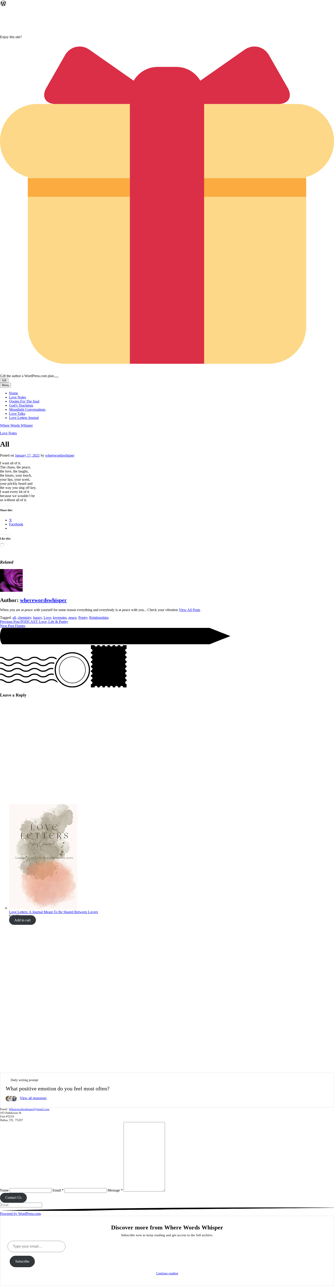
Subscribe (22, 1261)
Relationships (99, 617)
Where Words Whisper (16, 425)
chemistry (24, 617)
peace (72, 617)
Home (13, 393)
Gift (4, 380)
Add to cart (22, 920)
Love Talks (17, 413)
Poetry (82, 617)
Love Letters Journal (24, 418)
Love (47, 617)
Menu (5, 385)
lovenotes (60, 617)
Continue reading (167, 1273)
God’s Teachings (21, 405)
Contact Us (13, 1197)
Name (4, 1190)
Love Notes (17, 397)
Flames (12, 626)
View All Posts (189, 610)
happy (37, 617)
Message (115, 1190)
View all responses (33, 1098)
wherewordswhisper (59, 455)
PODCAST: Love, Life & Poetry (34, 622)
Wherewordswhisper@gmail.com (29, 1109)
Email (58, 1190)
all (14, 617)
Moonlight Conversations (27, 409)
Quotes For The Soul (24, 401)
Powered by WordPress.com (20, 1214)
